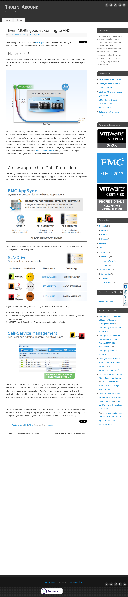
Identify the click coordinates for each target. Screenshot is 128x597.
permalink (50, 425)
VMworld (108, 282)
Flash (26, 425)
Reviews (102, 243)
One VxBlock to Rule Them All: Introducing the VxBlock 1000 (110, 385)
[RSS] (107, 5)
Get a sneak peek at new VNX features (22, 434)
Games (104, 234)
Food (103, 230)
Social (101, 247)
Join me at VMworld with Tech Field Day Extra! (111, 405)
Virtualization (104, 269)
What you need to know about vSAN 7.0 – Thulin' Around (109, 362)
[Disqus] (46, 472)
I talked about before (45, 150)
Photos (19, 20)
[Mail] (124, 5)
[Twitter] (111, 5)
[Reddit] (115, 5)
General (102, 226)
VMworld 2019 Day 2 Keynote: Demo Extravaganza (108, 104)
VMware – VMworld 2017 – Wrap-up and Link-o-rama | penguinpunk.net (111, 397)
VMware (104, 278)
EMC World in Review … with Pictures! (70, 434)
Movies (104, 239)
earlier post (40, 42)
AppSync (15, 425)
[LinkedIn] (120, 5)
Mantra (70, 582)
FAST (21, 425)
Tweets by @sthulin (105, 301)
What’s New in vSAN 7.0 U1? (111, 79)
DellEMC (32, 35)
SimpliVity (105, 274)
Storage (102, 252)
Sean (11, 35)
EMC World (108, 261)
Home (7, 20)
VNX (38, 35)
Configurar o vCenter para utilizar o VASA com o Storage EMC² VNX (110, 320)
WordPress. (79, 582)
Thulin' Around (21, 7)
